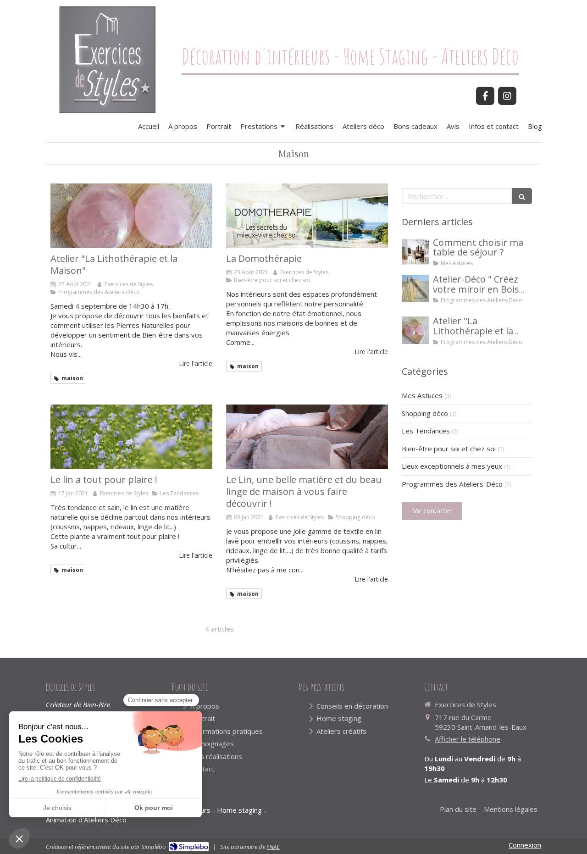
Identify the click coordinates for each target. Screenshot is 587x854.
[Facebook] (485, 96)
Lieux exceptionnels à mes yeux (452, 466)
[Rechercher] (522, 196)
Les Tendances (426, 430)
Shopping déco (425, 413)
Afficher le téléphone (467, 738)
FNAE (273, 847)
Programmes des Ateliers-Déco (452, 483)
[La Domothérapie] (307, 215)
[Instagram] (507, 96)
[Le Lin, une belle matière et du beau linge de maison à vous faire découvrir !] (307, 437)
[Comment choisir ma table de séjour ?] (415, 252)
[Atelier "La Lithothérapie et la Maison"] (131, 215)
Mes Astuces (422, 395)
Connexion (525, 844)
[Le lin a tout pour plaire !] (131, 437)
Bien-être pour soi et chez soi (449, 448)
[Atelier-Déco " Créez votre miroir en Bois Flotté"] (415, 288)
